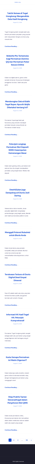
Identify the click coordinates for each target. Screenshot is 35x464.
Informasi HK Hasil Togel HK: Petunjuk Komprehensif (17, 318)
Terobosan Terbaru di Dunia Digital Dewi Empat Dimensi (17, 277)
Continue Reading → (11, 46)
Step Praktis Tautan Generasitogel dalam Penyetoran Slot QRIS (17, 400)
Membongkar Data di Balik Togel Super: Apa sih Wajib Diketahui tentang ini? (17, 104)
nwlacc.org (17, 2)
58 (27, 440)
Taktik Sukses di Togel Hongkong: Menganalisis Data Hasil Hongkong (17, 16)
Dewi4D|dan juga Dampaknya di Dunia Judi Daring (17, 193)
